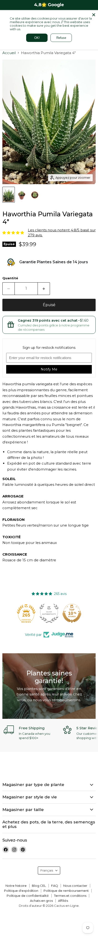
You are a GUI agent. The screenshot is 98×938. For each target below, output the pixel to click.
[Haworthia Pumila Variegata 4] (9, 194)
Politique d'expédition (21, 890)
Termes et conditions (70, 895)
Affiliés (63, 901)
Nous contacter (75, 885)
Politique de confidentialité (28, 895)
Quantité (10, 278)
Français (46, 870)
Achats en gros (41, 901)
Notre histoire (16, 885)
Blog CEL (39, 885)
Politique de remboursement (66, 890)
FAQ (54, 885)
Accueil (9, 53)
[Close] (93, 14)
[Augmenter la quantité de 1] (44, 288)
